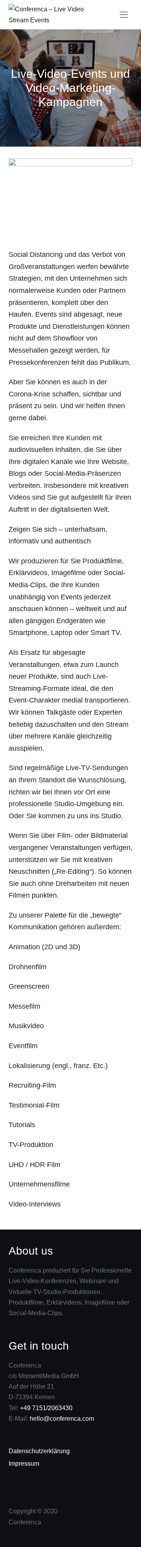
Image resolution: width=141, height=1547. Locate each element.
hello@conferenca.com (61, 1418)
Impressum (24, 1463)
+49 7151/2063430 (46, 1408)
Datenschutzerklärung (39, 1451)
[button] (123, 15)
